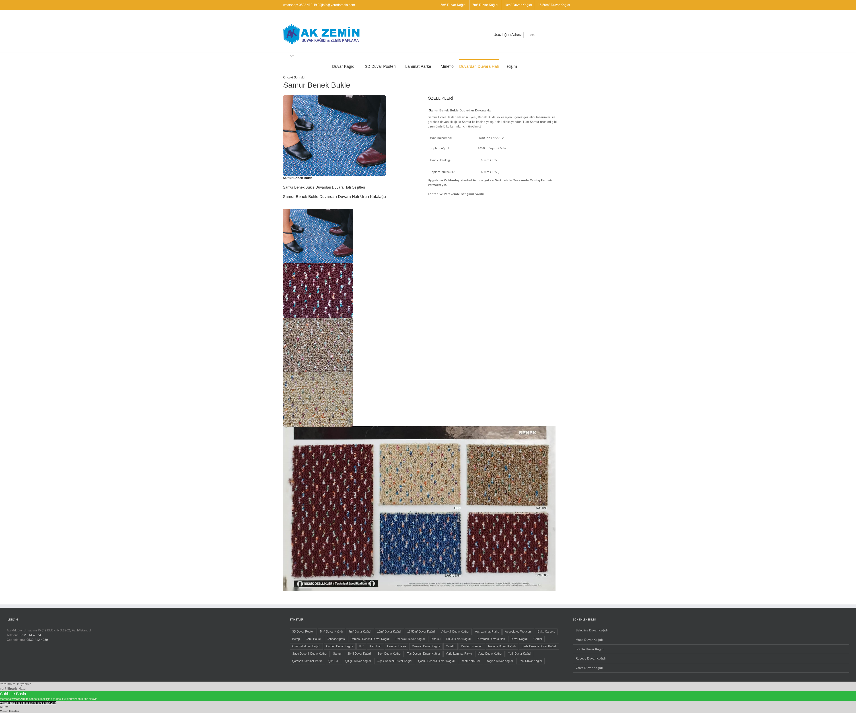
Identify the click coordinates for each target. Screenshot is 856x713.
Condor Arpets (336, 639)
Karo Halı (375, 646)
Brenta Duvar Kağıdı (590, 649)
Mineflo (450, 646)
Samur (433, 110)
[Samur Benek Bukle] (334, 97)
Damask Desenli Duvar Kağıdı (370, 639)
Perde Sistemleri (471, 646)
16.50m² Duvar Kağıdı (421, 631)
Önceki (288, 77)
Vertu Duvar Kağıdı (490, 653)
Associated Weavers (518, 631)
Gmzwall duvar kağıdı (306, 646)
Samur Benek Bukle (298, 178)
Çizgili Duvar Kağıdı (358, 661)
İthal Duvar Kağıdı (530, 661)
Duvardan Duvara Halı (491, 639)
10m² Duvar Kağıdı (389, 631)
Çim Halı (334, 661)
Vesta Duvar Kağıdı (589, 668)
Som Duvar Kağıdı (389, 653)
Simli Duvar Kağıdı (359, 653)
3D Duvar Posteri (303, 631)
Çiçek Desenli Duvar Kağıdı (394, 661)
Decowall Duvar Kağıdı (410, 639)
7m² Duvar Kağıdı (360, 631)
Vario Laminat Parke (459, 653)
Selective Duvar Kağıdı (592, 630)
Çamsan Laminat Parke (307, 661)
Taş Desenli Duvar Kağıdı (423, 653)
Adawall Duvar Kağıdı (455, 631)
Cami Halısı (313, 639)
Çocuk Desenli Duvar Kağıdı (436, 661)
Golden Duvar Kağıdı (339, 646)
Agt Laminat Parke (487, 631)
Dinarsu (435, 639)
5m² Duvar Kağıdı (331, 631)
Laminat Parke (396, 646)
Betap (296, 639)
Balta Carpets (546, 631)
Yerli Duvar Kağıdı (519, 653)
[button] (318, 236)
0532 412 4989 (37, 639)
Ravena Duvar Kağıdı (502, 646)
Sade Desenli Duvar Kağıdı (539, 646)
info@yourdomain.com (338, 5)
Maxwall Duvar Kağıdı (426, 646)
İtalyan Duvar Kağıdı (499, 661)
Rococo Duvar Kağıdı (591, 658)
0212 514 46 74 (30, 635)
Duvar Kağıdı (519, 639)
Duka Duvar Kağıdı (458, 639)
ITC (361, 646)
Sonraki (299, 77)
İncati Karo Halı (471, 661)
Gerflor (537, 639)
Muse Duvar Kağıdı (589, 639)
